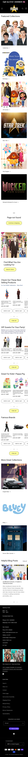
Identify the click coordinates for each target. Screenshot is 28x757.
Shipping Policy (7, 700)
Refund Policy (6, 703)
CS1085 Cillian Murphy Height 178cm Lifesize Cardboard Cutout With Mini (18, 349)
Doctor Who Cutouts (8, 553)
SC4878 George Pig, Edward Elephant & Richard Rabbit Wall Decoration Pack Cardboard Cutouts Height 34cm (18, 392)
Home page (6, 693)
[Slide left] (10, 316)
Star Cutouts (11, 754)
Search (4, 683)
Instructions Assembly (8, 696)
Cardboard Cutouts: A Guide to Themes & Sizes (12, 582)
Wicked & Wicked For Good (10, 202)
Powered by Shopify (18, 754)
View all (14, 320)
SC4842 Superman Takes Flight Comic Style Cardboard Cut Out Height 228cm (6, 303)
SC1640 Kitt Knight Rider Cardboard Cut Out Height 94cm (18, 434)
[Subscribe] (23, 723)
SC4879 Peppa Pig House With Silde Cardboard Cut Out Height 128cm (6, 391)
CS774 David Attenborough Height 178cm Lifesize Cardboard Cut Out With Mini (6, 349)
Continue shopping (14, 223)
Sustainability (6, 713)
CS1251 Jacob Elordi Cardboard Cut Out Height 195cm (18, 302)
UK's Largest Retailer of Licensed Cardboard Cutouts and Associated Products (12, 669)
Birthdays (5, 78)
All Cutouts (6, 109)
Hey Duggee (6, 171)
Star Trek (5, 140)
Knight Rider (6, 491)
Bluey (4, 522)
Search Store (10, 269)
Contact (5, 690)
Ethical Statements (8, 710)
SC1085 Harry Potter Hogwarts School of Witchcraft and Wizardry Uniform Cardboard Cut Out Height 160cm (6, 435)
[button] (2, 8)
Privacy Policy (6, 707)
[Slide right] (17, 316)
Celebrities (5, 48)
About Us (5, 686)
